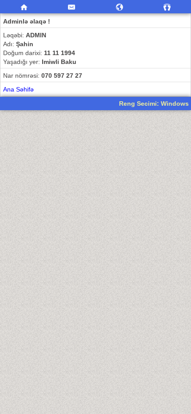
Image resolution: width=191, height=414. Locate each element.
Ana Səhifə (18, 89)
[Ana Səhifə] (24, 6)
